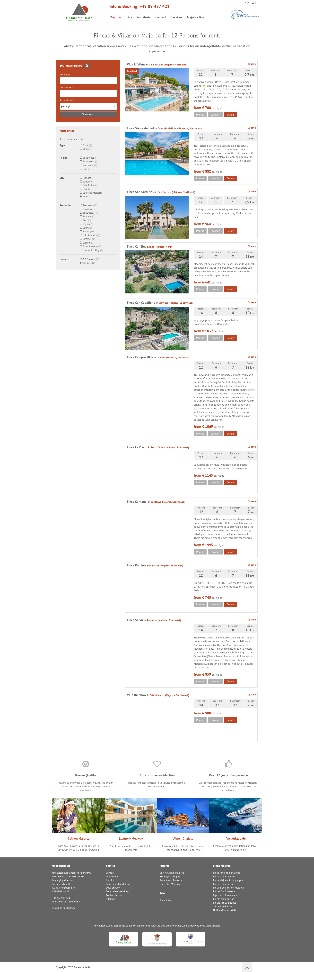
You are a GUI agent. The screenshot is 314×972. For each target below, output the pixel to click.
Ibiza (128, 17)
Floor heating (90, 246)
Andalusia (144, 17)
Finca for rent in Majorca (226, 872)
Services (176, 17)
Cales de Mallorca (92, 192)
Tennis (86, 224)
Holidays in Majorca (170, 876)
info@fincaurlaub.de (64, 907)
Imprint (110, 880)
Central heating (91, 250)
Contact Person (114, 895)
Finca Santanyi (156, 502)
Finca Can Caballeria (160, 302)
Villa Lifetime (157, 64)
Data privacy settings (117, 891)
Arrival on (65, 74)
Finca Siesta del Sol (164, 128)
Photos (200, 114)
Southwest (88, 161)
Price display (67, 100)
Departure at (66, 87)
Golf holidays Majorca (171, 872)
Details (230, 114)
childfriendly (89, 235)
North (85, 169)
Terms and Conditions (118, 884)
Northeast (88, 165)
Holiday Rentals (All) (224, 910)
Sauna (86, 227)
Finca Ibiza (165, 900)
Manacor (87, 177)
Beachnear (88, 212)
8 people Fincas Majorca (226, 895)
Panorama (88, 205)
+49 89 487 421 (155, 6)
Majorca (115, 17)
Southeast (88, 157)
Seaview (87, 209)
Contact (160, 17)
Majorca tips (195, 17)
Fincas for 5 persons (224, 884)
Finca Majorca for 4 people (228, 880)
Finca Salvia (154, 620)
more (85, 196)
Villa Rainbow (158, 695)
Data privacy (113, 887)
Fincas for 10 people (224, 902)
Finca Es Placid (158, 447)
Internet (86, 238)
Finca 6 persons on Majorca (228, 887)
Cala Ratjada (89, 185)
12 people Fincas (222, 906)
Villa (85, 148)
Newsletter (112, 876)
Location (215, 114)
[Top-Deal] (157, 89)
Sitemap (110, 898)
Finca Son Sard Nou (161, 192)
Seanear (87, 216)
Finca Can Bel (150, 246)
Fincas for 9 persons (224, 898)
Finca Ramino (155, 565)
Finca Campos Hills (158, 357)
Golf (84, 220)
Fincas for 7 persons (224, 891)
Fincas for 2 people (224, 876)
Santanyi (87, 181)
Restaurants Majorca (170, 880)
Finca (85, 145)
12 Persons (88, 259)
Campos (87, 189)
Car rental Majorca (169, 884)
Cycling (86, 242)
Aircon (85, 231)
